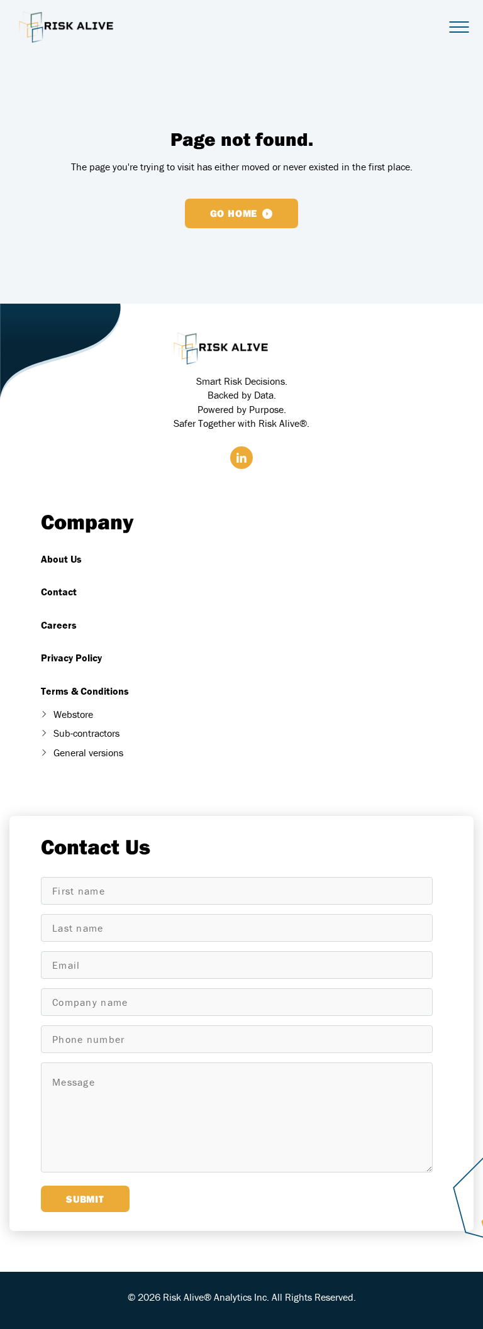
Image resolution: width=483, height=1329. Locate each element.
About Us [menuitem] (61, 559)
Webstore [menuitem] (73, 714)
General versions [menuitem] (88, 752)
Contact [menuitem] (59, 591)
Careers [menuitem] (59, 625)
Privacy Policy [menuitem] (71, 657)
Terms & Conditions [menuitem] (85, 691)
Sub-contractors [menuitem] (86, 733)
